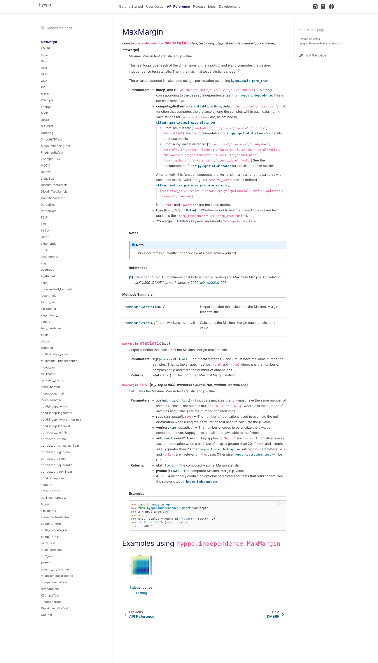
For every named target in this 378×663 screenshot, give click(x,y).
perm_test (48, 543)
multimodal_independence (59, 361)
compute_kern (51, 523)
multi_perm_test (52, 549)
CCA (44, 80)
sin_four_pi (48, 308)
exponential (49, 243)
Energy (46, 107)
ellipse (45, 341)
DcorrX (46, 172)
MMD (44, 113)
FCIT (44, 217)
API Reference (178, 6)
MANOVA (47, 126)
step (44, 263)
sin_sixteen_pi (50, 315)
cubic (45, 250)
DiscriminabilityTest (54, 608)
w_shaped (48, 276)
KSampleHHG (50, 159)
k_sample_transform (55, 517)
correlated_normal (53, 439)
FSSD (45, 230)
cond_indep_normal (54, 406)
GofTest (46, 615)
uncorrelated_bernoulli (56, 289)
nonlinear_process (53, 497)
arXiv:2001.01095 (213, 283)
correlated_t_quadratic (56, 465)
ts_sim (45, 504)
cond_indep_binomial (55, 426)
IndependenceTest (54, 582)
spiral (44, 282)
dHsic (45, 94)
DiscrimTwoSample (54, 191)
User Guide (155, 6)
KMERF (46, 48)
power (45, 563)
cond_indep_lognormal (56, 413)
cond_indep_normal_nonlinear (61, 419)
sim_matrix (48, 510)
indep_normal (50, 387)
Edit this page (315, 55)
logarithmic (48, 295)
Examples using (320, 41)
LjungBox (47, 178)
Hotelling (47, 133)
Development (229, 6)
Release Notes (204, 6)
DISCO (45, 120)
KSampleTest (50, 595)
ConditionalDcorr (53, 198)
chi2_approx (49, 556)
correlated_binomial (54, 432)
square (46, 321)
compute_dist (50, 536)
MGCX (45, 165)
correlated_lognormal (55, 452)
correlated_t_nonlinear (56, 471)
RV (43, 87)
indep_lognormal (52, 393)
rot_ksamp (48, 374)
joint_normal (49, 256)
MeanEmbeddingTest (55, 146)
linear (45, 237)
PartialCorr (48, 211)
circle (45, 335)
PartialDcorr (49, 204)
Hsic (44, 68)
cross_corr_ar (50, 491)
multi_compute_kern (55, 530)
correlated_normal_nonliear (60, 445)
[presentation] (219, 65)
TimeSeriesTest (52, 601)
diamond (47, 347)
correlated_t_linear (54, 458)
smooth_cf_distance (55, 569)
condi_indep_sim (52, 478)
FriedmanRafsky (52, 152)
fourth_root (49, 302)
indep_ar (47, 484)
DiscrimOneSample (54, 185)
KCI (43, 224)
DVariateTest (50, 589)
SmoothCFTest (51, 139)
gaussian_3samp (52, 380)
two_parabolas (51, 328)
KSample (47, 100)
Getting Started (131, 6)
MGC (44, 54)
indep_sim (48, 367)
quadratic (47, 269)
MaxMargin (49, 42)
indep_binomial (51, 400)
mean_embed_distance (57, 575)
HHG (44, 74)
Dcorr (45, 61)
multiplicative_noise (54, 354)
